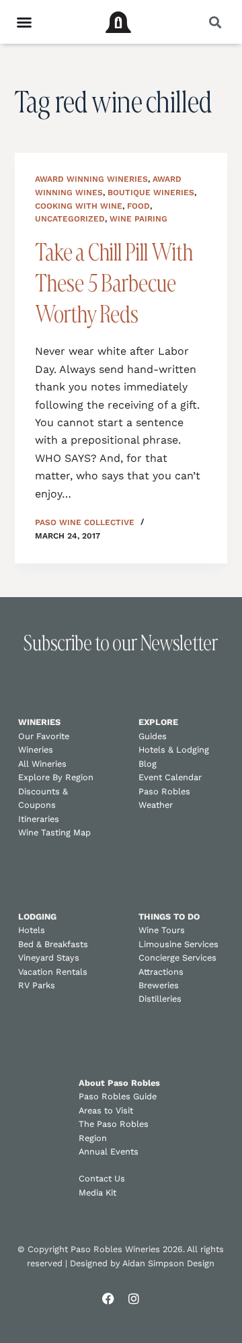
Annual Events (108, 1151)
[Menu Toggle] (24, 22)
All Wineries (42, 764)
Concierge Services (177, 958)
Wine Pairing (138, 218)
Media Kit (97, 1192)
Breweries (158, 985)
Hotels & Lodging (173, 750)
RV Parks (36, 985)
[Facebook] (108, 1298)
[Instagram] (134, 1298)
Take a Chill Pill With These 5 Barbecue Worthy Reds (114, 283)
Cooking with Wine (78, 206)
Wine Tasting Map (54, 832)
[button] (215, 22)
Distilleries (160, 999)
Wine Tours (161, 930)
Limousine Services (178, 944)
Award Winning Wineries (91, 179)
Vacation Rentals (52, 972)
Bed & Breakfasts (53, 944)
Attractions (161, 972)
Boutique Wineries (151, 192)
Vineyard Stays (48, 958)
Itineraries (38, 819)
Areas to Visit (106, 1110)
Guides (152, 736)
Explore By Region (55, 777)
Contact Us (102, 1178)
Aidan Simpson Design (168, 1263)
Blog (147, 764)
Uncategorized (70, 218)
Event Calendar (170, 777)
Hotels (31, 930)
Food (138, 206)
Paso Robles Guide (118, 1096)
